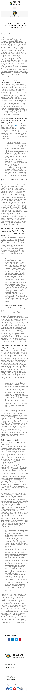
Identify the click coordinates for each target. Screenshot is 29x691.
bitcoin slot (16, 125)
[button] (14, 8)
